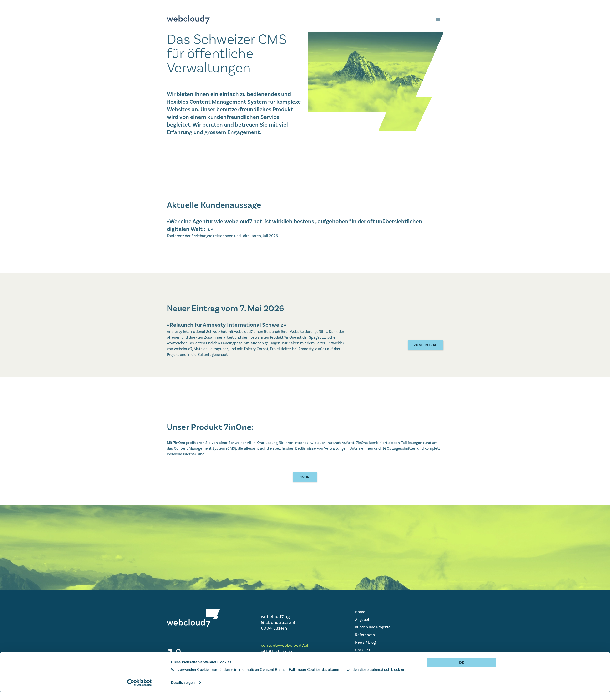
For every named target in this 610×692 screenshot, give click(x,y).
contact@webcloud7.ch (285, 645)
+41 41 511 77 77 (277, 651)
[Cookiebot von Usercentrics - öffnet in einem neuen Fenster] (139, 682)
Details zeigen (183, 683)
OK (461, 663)
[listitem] (399, 612)
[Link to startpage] (188, 19)
